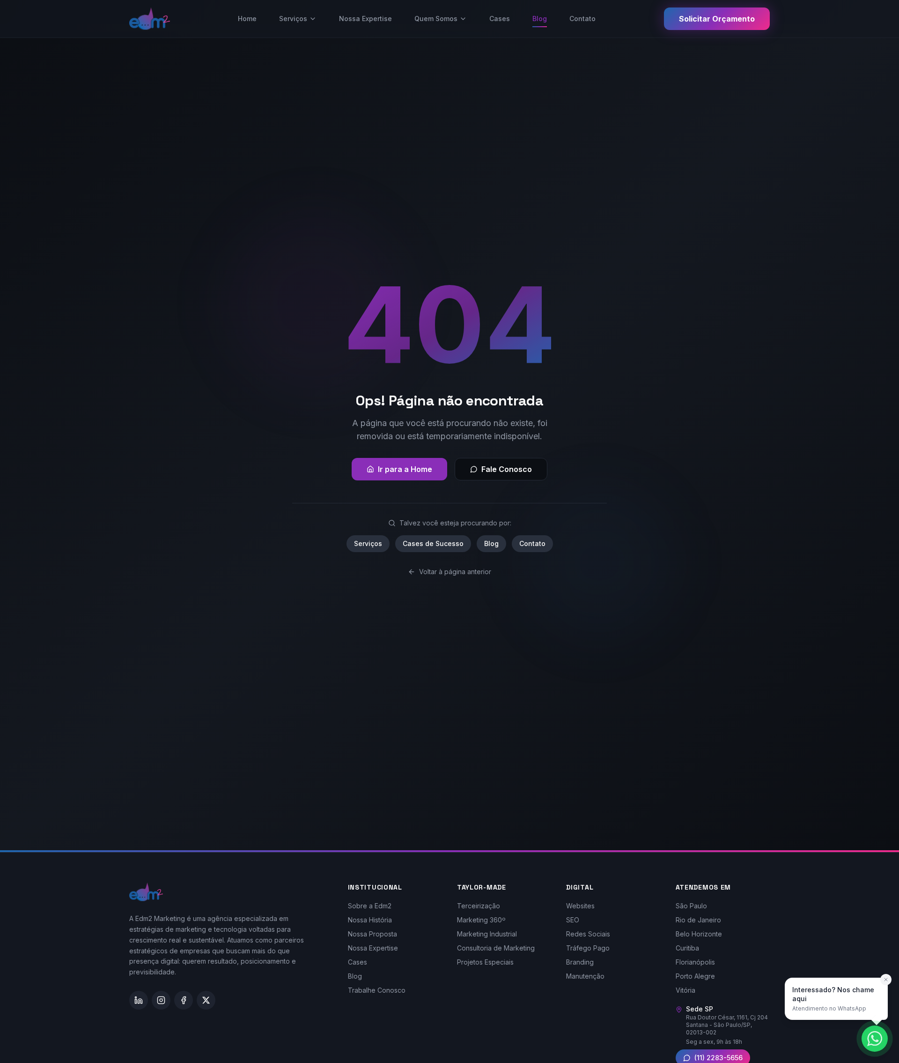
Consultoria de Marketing (496, 948)
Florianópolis (695, 962)
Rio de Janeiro (698, 920)
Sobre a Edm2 (369, 906)
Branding (580, 962)
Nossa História (370, 920)
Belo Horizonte (699, 934)
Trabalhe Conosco (376, 990)
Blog (539, 18)
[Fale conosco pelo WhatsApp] (875, 1039)
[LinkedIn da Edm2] (138, 1000)
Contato (582, 18)
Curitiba (687, 948)
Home (247, 18)
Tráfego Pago (588, 948)
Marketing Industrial (487, 934)
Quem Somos (435, 18)
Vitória (685, 990)
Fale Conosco (506, 469)
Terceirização (478, 906)
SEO (572, 920)
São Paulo (691, 906)
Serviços (293, 18)
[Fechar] (886, 979)
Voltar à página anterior (455, 572)
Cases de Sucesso (433, 543)
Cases (499, 18)
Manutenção (585, 976)
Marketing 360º (481, 920)
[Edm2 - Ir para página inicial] (149, 18)
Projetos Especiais (485, 962)
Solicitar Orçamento (717, 18)
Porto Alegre (695, 976)
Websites (580, 906)
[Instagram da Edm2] (161, 1000)
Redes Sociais (588, 934)
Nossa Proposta (372, 934)
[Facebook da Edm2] (183, 1000)
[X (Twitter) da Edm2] (206, 1000)
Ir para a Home (405, 469)
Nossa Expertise (365, 18)
